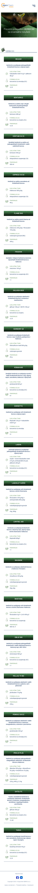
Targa (18, 830)
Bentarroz (18, 98)
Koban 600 (18, 367)
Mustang (18, 599)
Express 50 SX (18, 175)
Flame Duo (18, 213)
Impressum (30, 885)
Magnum (18, 560)
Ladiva (18, 445)
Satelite (18, 792)
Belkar (18, 59)
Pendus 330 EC (18, 714)
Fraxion (18, 252)
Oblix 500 (18, 637)
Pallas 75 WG (18, 676)
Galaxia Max (18, 290)
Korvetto (18, 406)
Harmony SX (18, 329)
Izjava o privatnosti (10, 885)
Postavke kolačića (21, 885)
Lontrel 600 (18, 522)
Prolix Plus (19, 753)
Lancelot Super (18, 483)
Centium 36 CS (18, 136)
